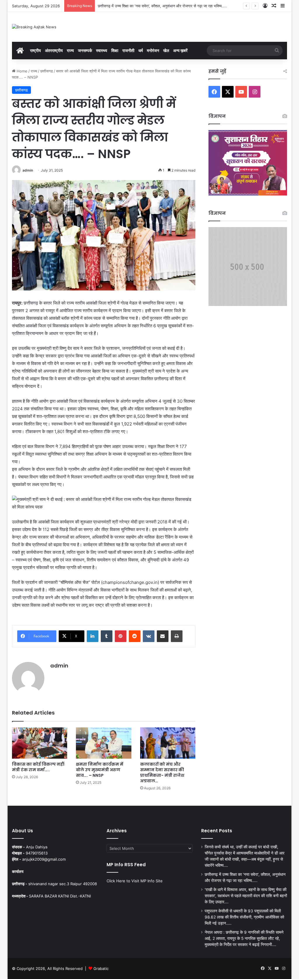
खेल (166, 50)
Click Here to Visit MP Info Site (135, 880)
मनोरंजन (153, 50)
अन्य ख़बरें (180, 50)
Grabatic (101, 968)
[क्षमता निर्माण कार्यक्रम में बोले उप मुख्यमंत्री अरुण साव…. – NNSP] (103, 743)
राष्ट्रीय (35, 50)
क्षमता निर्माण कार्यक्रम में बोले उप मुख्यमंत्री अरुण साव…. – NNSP (99, 769)
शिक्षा (114, 50)
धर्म (140, 50)
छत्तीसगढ (46, 71)
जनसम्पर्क (85, 50)
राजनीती (128, 50)
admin (27, 170)
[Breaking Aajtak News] (34, 27)
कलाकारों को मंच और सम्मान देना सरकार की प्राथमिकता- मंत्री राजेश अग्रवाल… (162, 772)
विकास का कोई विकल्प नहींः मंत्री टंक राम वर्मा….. (38, 767)
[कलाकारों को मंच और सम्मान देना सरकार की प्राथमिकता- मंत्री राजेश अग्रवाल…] (168, 743)
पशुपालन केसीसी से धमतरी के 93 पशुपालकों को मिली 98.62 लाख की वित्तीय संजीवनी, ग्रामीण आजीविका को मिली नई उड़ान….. (244, 917)
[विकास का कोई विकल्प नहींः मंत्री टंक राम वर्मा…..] (39, 743)
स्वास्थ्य (101, 50)
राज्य (70, 50)
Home (21, 71)
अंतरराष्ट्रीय (54, 50)
